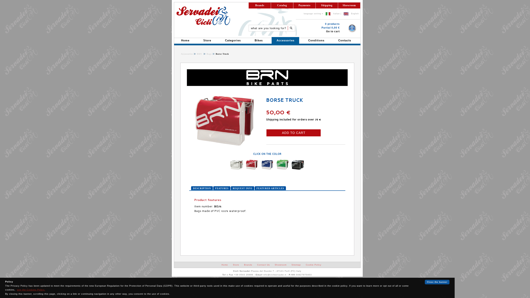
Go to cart (333, 31)
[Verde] (282, 169)
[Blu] (267, 169)
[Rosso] (252, 169)
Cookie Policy (313, 265)
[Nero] (298, 169)
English (355, 14)
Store (236, 265)
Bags (209, 54)
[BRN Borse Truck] (225, 145)
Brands (259, 5)
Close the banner (437, 282)
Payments (305, 5)
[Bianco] (236, 169)
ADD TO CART (293, 133)
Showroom (349, 5)
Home (225, 265)
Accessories (187, 54)
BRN (200, 54)
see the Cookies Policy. (31, 289)
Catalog (282, 5)
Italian (336, 14)
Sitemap (296, 265)
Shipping (326, 5)
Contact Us (263, 265)
